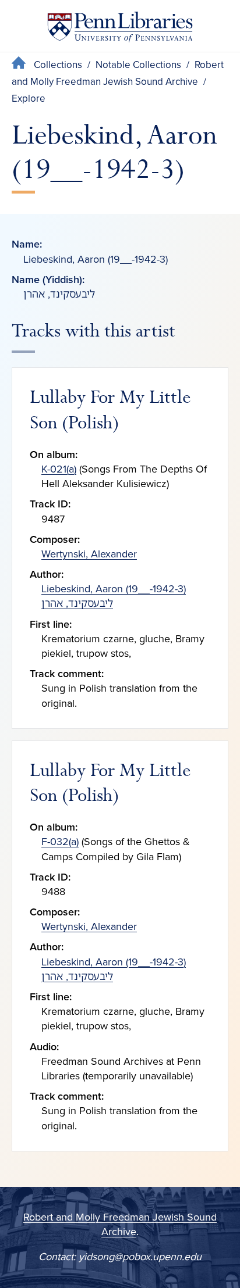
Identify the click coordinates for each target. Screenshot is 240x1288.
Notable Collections (138, 65)
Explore (28, 98)
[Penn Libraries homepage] (120, 29)
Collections (58, 65)
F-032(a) (60, 841)
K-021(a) (58, 469)
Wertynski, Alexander (89, 554)
